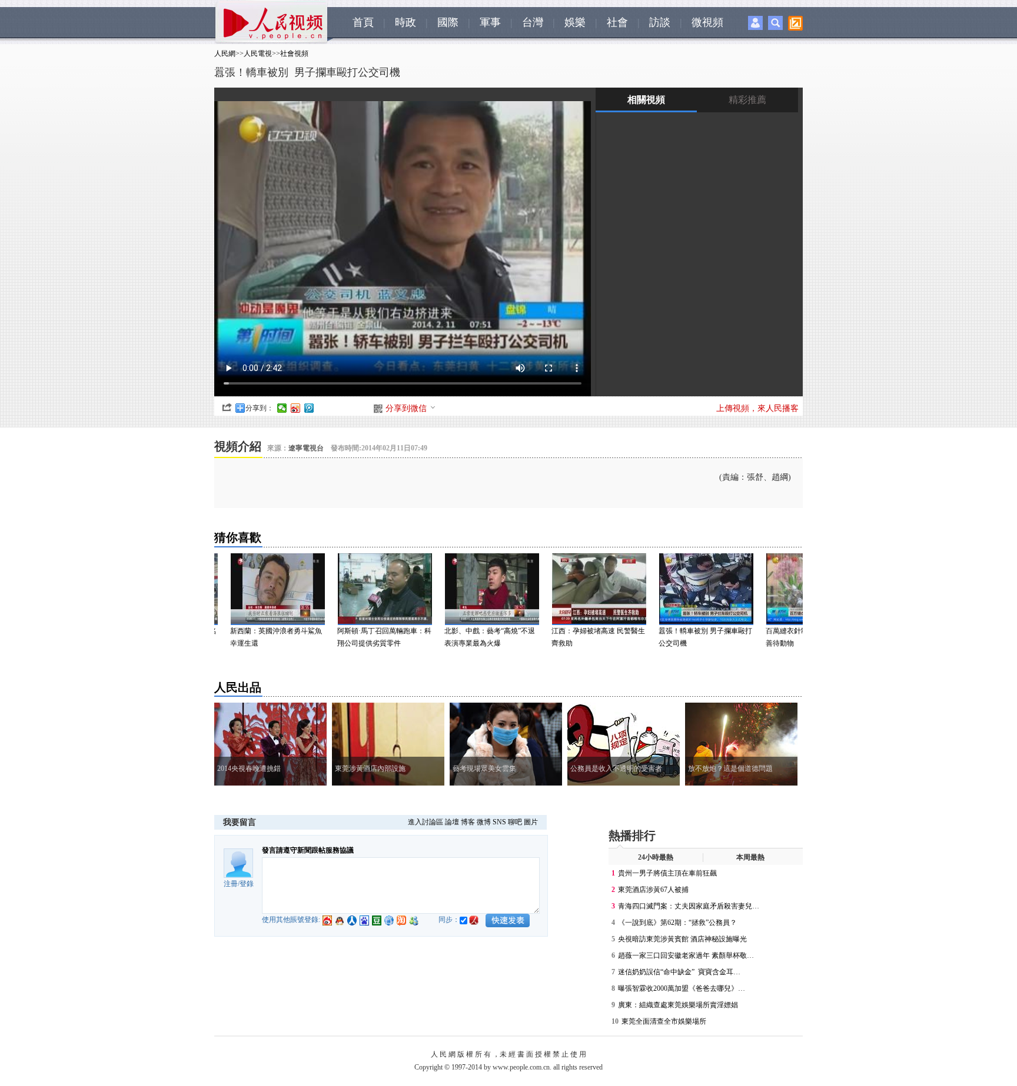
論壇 (452, 822)
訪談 (659, 22)
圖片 (531, 822)
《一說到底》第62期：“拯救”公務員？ (677, 922)
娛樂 (575, 22)
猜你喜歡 (237, 537)
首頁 (363, 22)
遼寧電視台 (306, 448)
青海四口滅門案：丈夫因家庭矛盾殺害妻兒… (688, 906)
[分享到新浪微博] (296, 408)
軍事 (490, 22)
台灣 (532, 22)
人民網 (224, 53)
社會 (617, 22)
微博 (484, 822)
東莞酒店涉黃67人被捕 (653, 889)
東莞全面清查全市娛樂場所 (664, 1021)
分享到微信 (406, 408)
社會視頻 (294, 53)
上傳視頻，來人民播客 (757, 408)
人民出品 (237, 687)
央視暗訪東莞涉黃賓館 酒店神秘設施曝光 (682, 939)
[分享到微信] (282, 408)
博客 (468, 822)
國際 (447, 22)
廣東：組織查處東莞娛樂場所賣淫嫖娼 (678, 1005)
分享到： (259, 408)
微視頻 (707, 22)
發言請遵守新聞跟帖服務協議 (308, 850)
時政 (405, 22)
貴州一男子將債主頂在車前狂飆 (667, 873)
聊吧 (515, 822)
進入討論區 (425, 822)
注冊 (231, 884)
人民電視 (258, 53)
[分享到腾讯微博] (309, 408)
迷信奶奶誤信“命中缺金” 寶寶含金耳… (679, 972)
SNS (499, 822)
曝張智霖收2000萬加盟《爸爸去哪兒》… (681, 988)
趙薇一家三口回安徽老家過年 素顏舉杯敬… (686, 955)
